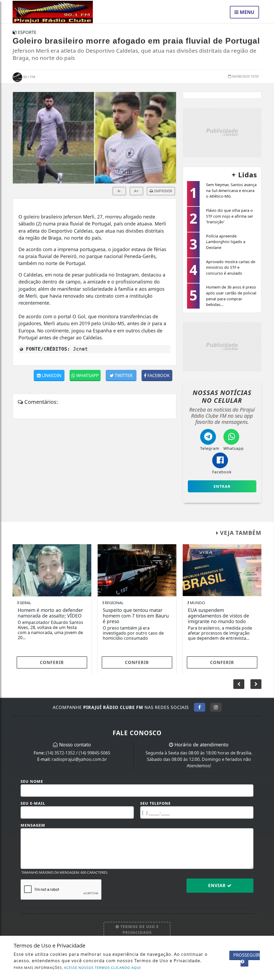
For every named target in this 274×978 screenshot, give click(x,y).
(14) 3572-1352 (60, 753)
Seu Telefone (155, 803)
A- (119, 190)
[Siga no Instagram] (216, 707)
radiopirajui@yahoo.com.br (79, 759)
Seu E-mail (33, 803)
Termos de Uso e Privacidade (139, 929)
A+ (136, 190)
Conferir (52, 662)
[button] (255, 684)
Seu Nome (32, 781)
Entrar (222, 486)
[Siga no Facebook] (199, 707)
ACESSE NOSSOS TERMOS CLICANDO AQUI (102, 967)
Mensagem (33, 825)
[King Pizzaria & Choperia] (222, 132)
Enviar (217, 885)
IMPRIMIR (162, 190)
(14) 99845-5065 (94, 753)
